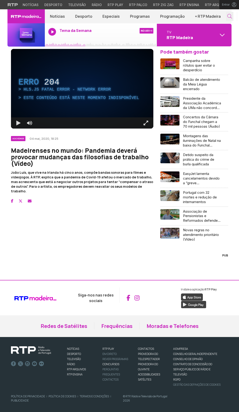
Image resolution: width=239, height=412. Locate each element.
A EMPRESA (180, 349)
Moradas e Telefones (173, 326)
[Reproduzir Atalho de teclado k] (18, 123)
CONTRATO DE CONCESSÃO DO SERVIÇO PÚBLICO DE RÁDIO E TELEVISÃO (192, 369)
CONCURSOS (110, 364)
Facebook (13, 363)
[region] (82, 89)
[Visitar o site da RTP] (13, 4)
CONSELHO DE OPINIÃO (188, 359)
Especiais (111, 16)
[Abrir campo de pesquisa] (229, 16)
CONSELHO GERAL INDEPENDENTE (195, 354)
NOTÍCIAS (73, 349)
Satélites (144, 379)
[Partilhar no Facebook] (12, 201)
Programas (140, 16)
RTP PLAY (108, 349)
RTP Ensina (189, 5)
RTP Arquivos (217, 5)
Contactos (110, 379)
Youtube (34, 363)
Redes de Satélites (64, 326)
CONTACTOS (146, 349)
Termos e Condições (94, 396)
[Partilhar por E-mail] (30, 201)
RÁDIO (71, 364)
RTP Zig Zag (163, 5)
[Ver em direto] (26, 35)
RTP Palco (138, 5)
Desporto (53, 5)
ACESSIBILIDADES (149, 374)
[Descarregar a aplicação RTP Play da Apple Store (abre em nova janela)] (192, 296)
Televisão (77, 5)
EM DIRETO (109, 354)
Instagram (27, 363)
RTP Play (115, 5)
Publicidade (20, 400)
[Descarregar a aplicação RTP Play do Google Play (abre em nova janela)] (193, 304)
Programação (172, 16)
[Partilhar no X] (20, 201)
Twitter (20, 363)
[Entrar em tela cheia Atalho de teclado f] (145, 123)
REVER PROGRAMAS (115, 359)
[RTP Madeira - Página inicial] (26, 16)
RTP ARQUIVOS (76, 369)
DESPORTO (74, 354)
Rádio (97, 5)
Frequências (117, 326)
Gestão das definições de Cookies (197, 385)
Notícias (31, 5)
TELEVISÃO (74, 359)
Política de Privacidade (28, 396)
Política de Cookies (62, 396)
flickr (41, 363)
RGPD (176, 379)
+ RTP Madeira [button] (208, 16)
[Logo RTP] (31, 350)
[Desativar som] (29, 123)
